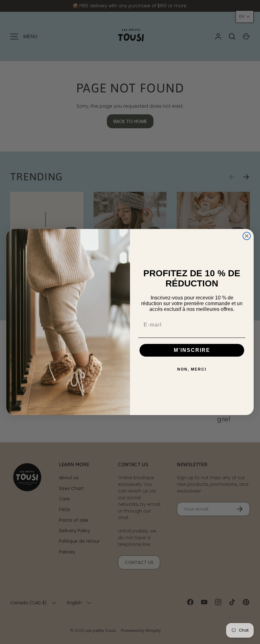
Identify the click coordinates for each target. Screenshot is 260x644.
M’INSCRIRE (192, 350)
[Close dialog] (246, 236)
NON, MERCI (191, 369)
